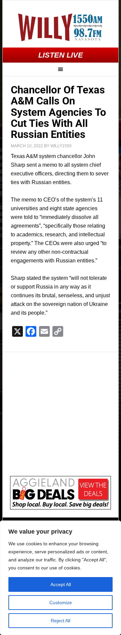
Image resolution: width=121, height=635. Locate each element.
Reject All (60, 620)
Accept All (60, 584)
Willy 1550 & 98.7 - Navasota (60, 27)
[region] (60, 578)
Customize (60, 602)
